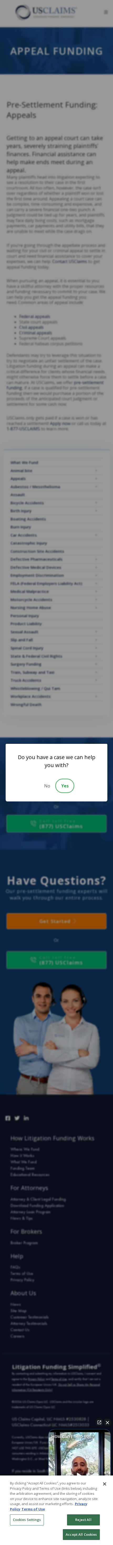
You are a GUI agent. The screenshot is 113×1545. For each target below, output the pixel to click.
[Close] (104, 1484)
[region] (56, 1510)
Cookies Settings (27, 1519)
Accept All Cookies (81, 1534)
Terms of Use (33, 1509)
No (47, 786)
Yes (65, 786)
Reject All (83, 1519)
